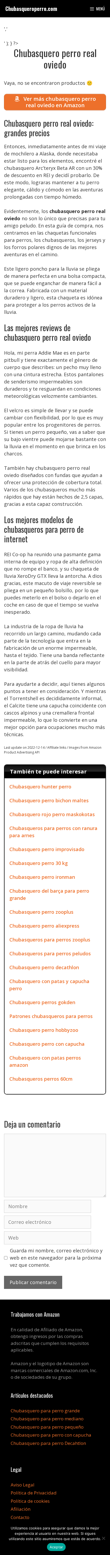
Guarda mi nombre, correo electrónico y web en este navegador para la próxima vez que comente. (56, 1257)
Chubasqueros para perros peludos (50, 953)
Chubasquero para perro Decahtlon (48, 1443)
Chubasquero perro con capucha (47, 1044)
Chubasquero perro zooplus (41, 912)
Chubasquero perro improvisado (46, 849)
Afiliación (20, 1509)
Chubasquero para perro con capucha (51, 1435)
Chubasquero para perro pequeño (47, 1427)
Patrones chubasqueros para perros (51, 1016)
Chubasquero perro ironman (42, 877)
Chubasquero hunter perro (40, 786)
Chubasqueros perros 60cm (41, 1079)
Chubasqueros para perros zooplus (49, 939)
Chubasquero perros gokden (42, 1002)
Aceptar (56, 1547)
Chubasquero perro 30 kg (38, 863)
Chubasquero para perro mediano (47, 1419)
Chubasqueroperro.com (31, 9)
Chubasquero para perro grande (45, 1411)
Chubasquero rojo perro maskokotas (52, 814)
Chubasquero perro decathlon (44, 967)
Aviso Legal (22, 1485)
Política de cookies (30, 1501)
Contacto (20, 1517)
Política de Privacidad (34, 1493)
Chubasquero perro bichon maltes (49, 800)
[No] (103, 1538)
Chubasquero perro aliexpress (44, 926)
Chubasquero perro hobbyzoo (43, 1030)
